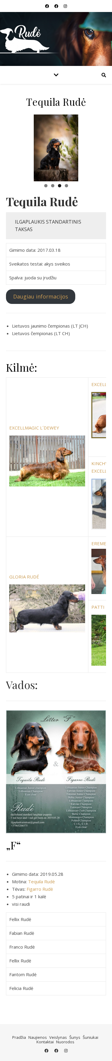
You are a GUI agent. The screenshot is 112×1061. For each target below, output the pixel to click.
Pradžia (19, 1037)
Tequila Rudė (41, 881)
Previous (13, 146)
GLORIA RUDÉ (24, 577)
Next (98, 146)
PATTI (98, 607)
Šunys (74, 1037)
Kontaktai (45, 1042)
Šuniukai (90, 1037)
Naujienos (37, 1037)
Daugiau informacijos (40, 296)
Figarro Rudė (40, 889)
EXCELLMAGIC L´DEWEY (34, 428)
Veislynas (58, 1037)
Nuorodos (65, 1042)
